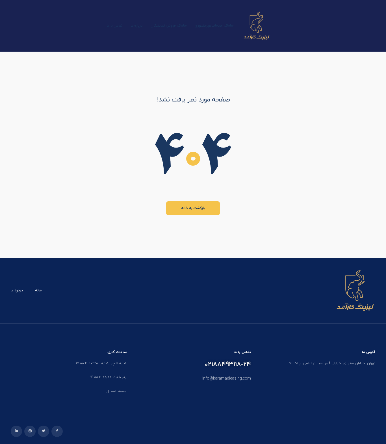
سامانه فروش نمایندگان (169, 25)
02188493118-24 (228, 364)
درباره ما (137, 25)
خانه (38, 290)
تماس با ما (115, 25)
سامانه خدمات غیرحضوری (214, 25)
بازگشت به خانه (193, 208)
